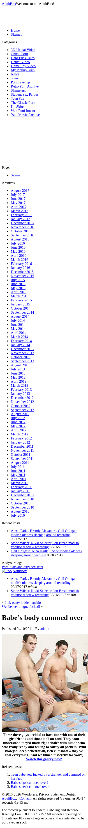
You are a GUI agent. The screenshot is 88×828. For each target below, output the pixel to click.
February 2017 (21, 215)
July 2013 (18, 369)
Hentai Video (20, 62)
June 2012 (18, 422)
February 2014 (21, 341)
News (15, 74)
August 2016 (20, 239)
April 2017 (18, 207)
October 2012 (20, 406)
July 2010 (18, 515)
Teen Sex (17, 98)
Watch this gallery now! (44, 759)
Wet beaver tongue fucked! (21, 606)
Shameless (18, 90)
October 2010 (20, 503)
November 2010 (22, 499)
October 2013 (20, 357)
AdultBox (9, 4)
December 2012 (22, 398)
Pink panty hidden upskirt (23, 602)
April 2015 (18, 292)
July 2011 (18, 467)
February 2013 (21, 389)
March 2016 (19, 259)
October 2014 (20, 308)
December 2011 (22, 446)
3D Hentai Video (23, 50)
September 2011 (22, 458)
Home (15, 30)
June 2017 (18, 199)
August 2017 (20, 190)
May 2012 (18, 426)
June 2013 (18, 373)
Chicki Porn (19, 54)
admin (44, 629)
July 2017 (18, 195)
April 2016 (18, 255)
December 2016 (22, 223)
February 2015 (21, 300)
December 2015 (22, 272)
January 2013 (20, 393)
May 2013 (18, 377)
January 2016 (20, 268)
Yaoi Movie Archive (25, 115)
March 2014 (19, 337)
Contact (24, 798)
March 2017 (19, 211)
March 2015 (19, 296)
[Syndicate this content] (7, 571)
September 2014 (22, 312)
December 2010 (22, 495)
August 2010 (20, 511)
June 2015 (18, 284)
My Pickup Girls (23, 70)
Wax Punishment (23, 111)
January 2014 (20, 345)
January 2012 (20, 442)
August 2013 (20, 365)
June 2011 (18, 471)
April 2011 (18, 479)
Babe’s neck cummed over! (30, 787)
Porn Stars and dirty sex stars (22, 567)
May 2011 (18, 475)
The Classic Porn (23, 102)
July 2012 (18, 418)
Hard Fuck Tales (23, 58)
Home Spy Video (23, 66)
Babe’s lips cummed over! (29, 782)
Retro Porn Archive (25, 86)
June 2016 (18, 247)
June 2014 (18, 324)
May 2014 (18, 329)
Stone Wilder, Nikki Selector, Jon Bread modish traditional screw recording (45, 545)
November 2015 (22, 276)
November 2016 (22, 227)
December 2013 (22, 349)
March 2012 (19, 434)
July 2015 (18, 280)
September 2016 (22, 235)
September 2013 (22, 361)
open (14, 78)
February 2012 (21, 438)
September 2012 (22, 410)
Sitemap (16, 34)
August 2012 (20, 414)
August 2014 (20, 316)
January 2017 (20, 219)
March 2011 (19, 483)
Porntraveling (20, 82)
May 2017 (18, 203)
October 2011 (20, 454)
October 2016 (20, 231)
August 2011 (20, 463)
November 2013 (22, 353)
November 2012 (22, 402)
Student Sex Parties (24, 94)
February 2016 (21, 264)
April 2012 (18, 430)
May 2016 (18, 251)
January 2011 (20, 491)
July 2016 (18, 243)
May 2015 (18, 288)
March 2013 (19, 385)
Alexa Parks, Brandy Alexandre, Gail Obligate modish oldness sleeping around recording (44, 533)
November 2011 (22, 450)
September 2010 (22, 507)
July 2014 (18, 320)
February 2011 (21, 487)
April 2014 (18, 333)
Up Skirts (17, 107)
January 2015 (20, 304)
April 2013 (18, 381)
